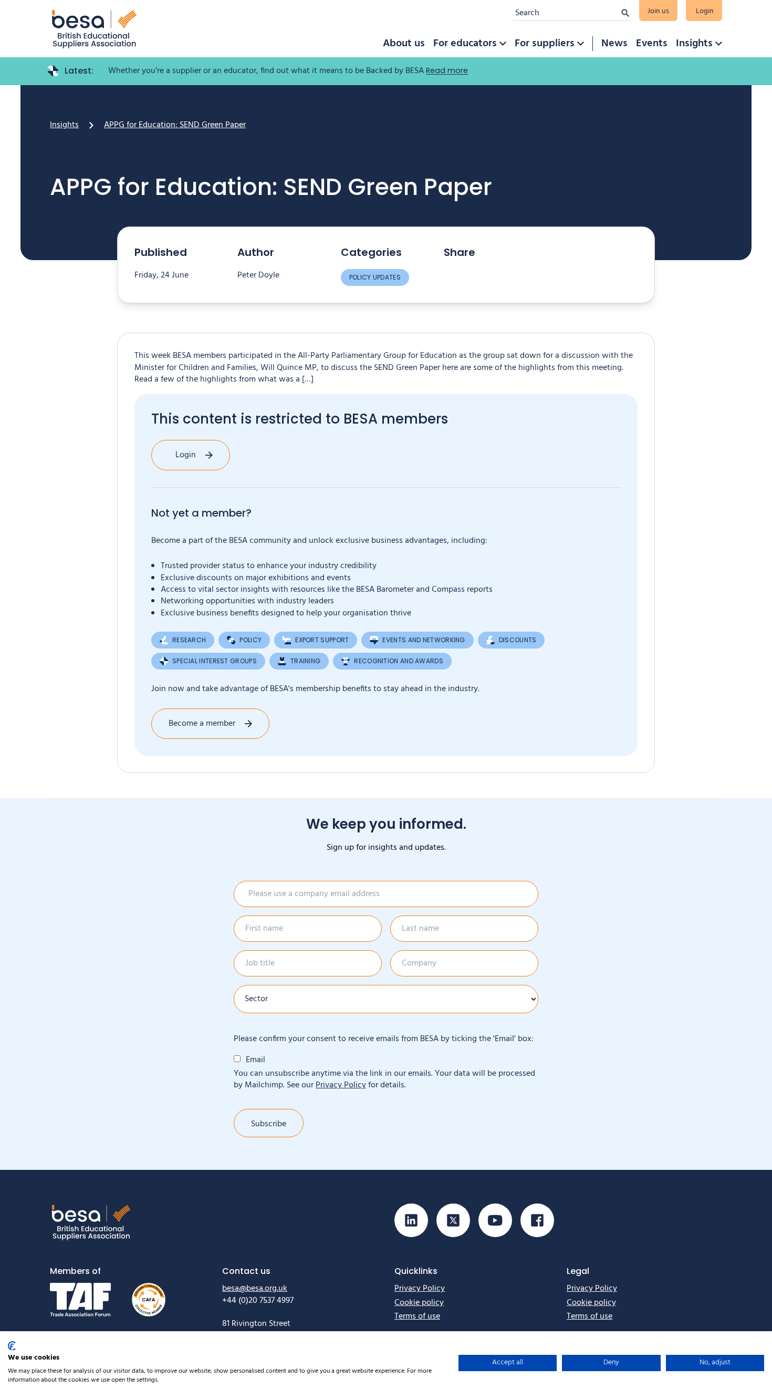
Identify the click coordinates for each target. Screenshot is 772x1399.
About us (404, 43)
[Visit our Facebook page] (537, 1220)
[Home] (94, 28)
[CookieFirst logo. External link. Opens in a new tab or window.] (12, 1346)
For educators (465, 43)
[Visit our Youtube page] (495, 1220)
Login (705, 11)
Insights (694, 43)
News (614, 43)
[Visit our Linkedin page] (411, 1220)
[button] (502, 44)
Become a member (202, 724)
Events (651, 43)
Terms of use (417, 1316)
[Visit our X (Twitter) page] (453, 1220)
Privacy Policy (341, 1085)
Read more (447, 70)
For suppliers (545, 43)
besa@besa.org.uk (254, 1288)
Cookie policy (419, 1303)
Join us (658, 11)
